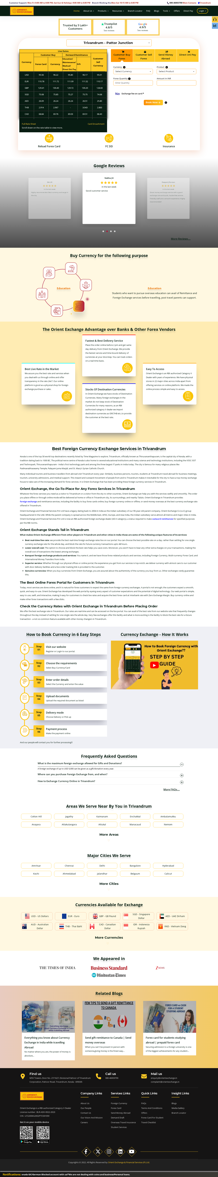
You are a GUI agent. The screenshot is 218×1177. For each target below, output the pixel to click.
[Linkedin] (120, 1151)
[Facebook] (86, 1151)
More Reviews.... (181, 239)
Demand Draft (117, 1117)
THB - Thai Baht (73, 926)
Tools (166, 10)
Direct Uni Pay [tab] (187, 54)
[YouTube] (131, 1151)
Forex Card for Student (152, 1117)
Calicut (168, 873)
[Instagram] (109, 1151)
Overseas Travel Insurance (123, 1122)
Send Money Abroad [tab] (165, 56)
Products (102, 10)
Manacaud (135, 824)
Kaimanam (102, 816)
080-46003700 (175, 2)
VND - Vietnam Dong (175, 926)
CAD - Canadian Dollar (107, 926)
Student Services (119, 1127)
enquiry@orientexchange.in (164, 1078)
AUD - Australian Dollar (40, 926)
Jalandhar (102, 873)
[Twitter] (97, 1151)
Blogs (156, 10)
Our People (86, 1108)
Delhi (102, 865)
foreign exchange (28, 501)
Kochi (36, 873)
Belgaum (135, 873)
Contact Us (86, 1112)
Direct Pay (188, 10)
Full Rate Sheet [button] (29, 123)
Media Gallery (178, 1108)
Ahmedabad (69, 873)
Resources (117, 10)
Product (161, 67)
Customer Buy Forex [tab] (121, 56)
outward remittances (162, 518)
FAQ (148, 10)
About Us (88, 10)
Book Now (152, 102)
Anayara (36, 824)
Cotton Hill (36, 816)
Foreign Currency (119, 1103)
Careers (84, 1122)
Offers (177, 10)
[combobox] (109, 42)
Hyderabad (168, 865)
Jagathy (69, 816)
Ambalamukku (168, 816)
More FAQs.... (171, 789)
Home (76, 10)
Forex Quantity (120, 78)
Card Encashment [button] (96, 123)
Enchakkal (135, 816)
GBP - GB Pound (107, 916)
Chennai (69, 865)
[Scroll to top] (213, 1155)
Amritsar (36, 865)
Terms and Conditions (151, 1108)
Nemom (168, 824)
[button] (103, 231)
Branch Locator (135, 10)
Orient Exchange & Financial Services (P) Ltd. (129, 1162)
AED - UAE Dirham (175, 916)
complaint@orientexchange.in (165, 1081)
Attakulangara (69, 824)
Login (202, 10)
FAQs (143, 1103)
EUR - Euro (73, 916)
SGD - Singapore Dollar (141, 916)
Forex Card (116, 1108)
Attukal (102, 824)
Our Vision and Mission (92, 1117)
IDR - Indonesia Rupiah (141, 926)
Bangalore (135, 865)
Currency (117, 67)
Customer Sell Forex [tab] (144, 56)
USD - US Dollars (40, 916)
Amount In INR (164, 78)
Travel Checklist (148, 1122)
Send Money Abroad (120, 1112)
